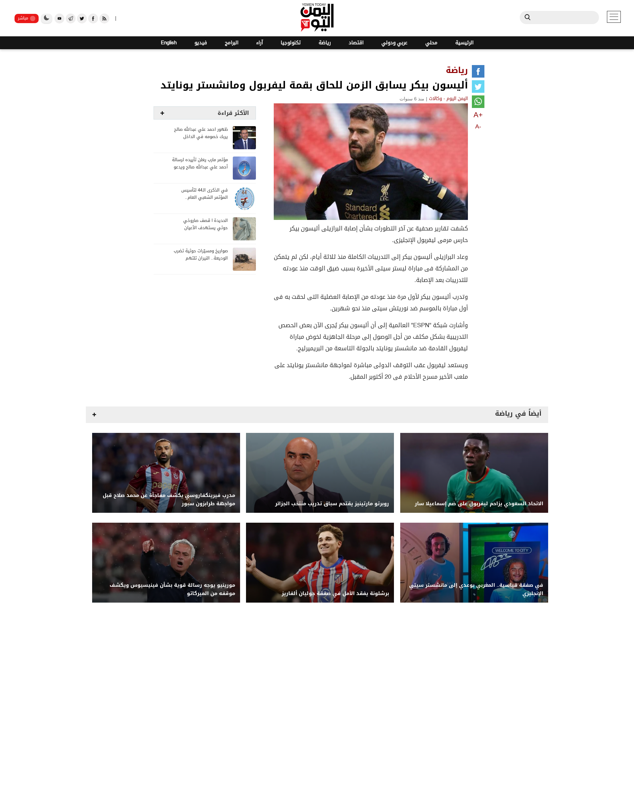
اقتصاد (356, 42)
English (169, 42)
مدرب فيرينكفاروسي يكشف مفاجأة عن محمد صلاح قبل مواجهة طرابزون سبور (169, 499)
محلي (431, 42)
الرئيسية (464, 42)
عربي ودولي (394, 42)
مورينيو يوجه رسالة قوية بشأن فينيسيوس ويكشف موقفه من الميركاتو (172, 589)
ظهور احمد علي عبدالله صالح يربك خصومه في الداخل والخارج (201, 136)
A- (478, 126)
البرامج (231, 42)
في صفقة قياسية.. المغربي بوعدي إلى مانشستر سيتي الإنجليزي (476, 589)
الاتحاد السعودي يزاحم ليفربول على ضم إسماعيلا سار (479, 504)
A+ (478, 115)
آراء (259, 42)
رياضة (325, 42)
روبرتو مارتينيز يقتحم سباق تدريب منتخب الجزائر (332, 504)
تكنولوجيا (291, 42)
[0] (478, 72)
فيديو (200, 42)
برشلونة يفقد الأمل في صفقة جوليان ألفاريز (335, 593)
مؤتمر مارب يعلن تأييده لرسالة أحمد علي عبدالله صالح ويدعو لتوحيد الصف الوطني (200, 167)
